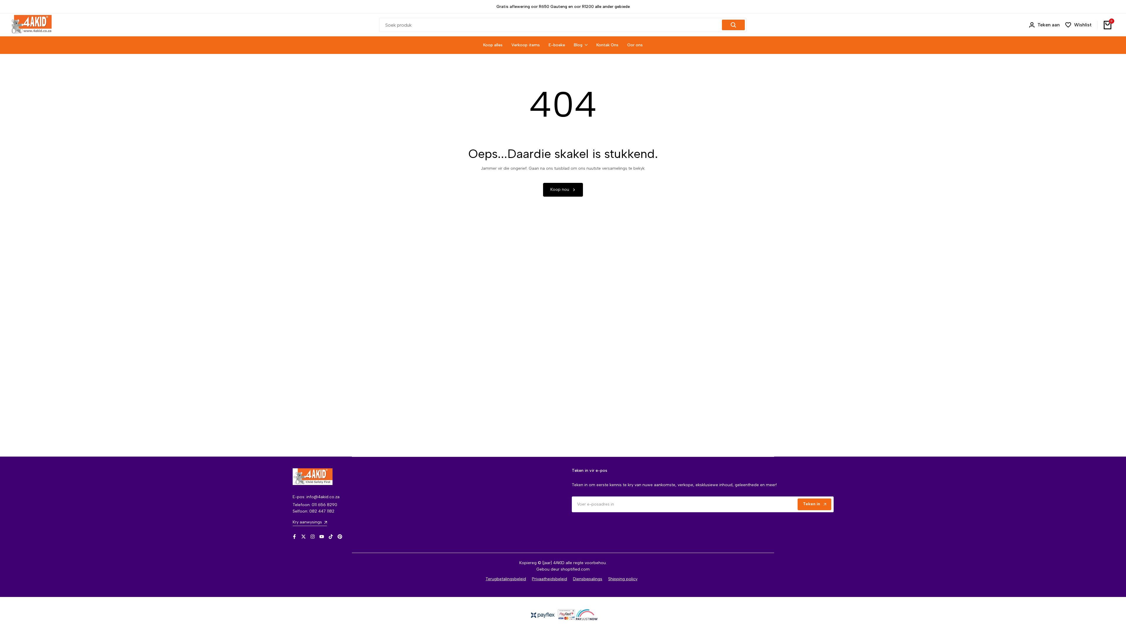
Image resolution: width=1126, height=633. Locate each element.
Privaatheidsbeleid (549, 578)
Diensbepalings (587, 578)
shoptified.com (575, 569)
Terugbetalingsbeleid (506, 578)
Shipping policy (622, 578)
